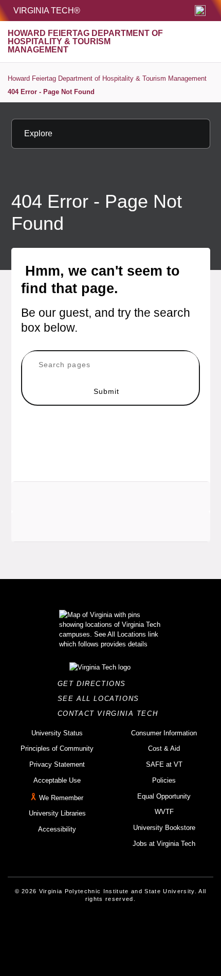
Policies (164, 780)
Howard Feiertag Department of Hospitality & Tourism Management (107, 78)
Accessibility (57, 829)
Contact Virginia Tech (111, 713)
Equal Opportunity (164, 796)
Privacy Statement (57, 764)
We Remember (61, 798)
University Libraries (57, 813)
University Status (57, 733)
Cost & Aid (164, 748)
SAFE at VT (164, 764)
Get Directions (95, 684)
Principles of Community (57, 748)
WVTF (164, 812)
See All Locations (101, 698)
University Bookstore (164, 828)
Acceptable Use (57, 780)
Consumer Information (164, 733)
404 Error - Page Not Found (51, 92)
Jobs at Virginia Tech (164, 843)
